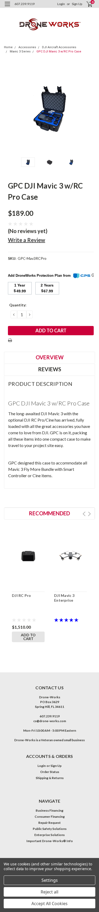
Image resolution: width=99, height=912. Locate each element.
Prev (84, 514)
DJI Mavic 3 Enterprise (64, 597)
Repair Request (49, 823)
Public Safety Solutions (50, 829)
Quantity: (17, 305)
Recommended (49, 513)
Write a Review (26, 240)
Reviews (49, 369)
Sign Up (77, 4)
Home (8, 47)
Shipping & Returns (50, 778)
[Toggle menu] (7, 7)
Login (61, 4)
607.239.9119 (25, 4)
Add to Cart (28, 637)
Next (90, 109)
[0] (86, 4)
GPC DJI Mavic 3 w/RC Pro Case (58, 51)
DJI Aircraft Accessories (59, 47)
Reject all (49, 892)
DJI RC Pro (21, 595)
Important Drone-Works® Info (49, 841)
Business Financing (49, 810)
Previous (9, 109)
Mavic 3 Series (20, 51)
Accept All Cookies (49, 903)
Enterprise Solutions (49, 835)
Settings (49, 880)
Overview (50, 357)
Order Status (49, 772)
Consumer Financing (50, 817)
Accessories (27, 47)
